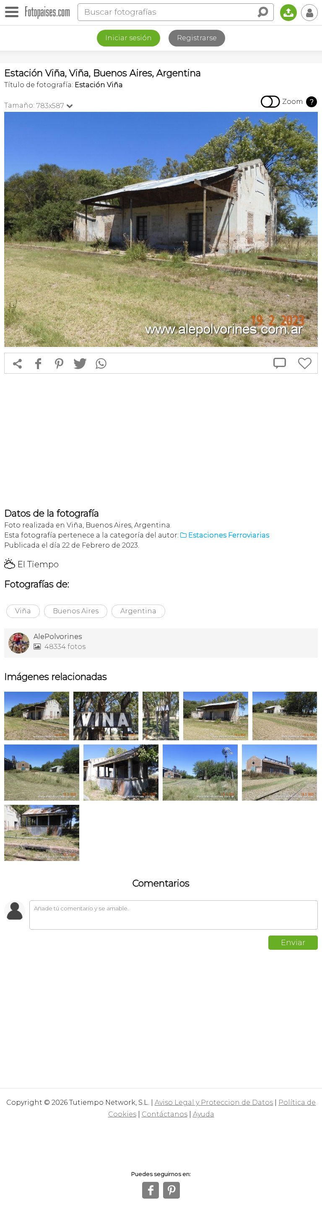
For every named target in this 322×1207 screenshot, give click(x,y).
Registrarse (197, 38)
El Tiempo (31, 564)
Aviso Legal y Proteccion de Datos (214, 1102)
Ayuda (203, 1114)
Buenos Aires (76, 611)
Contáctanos (164, 1114)
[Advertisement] (161, 440)
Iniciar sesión (128, 38)
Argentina (138, 611)
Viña (23, 611)
